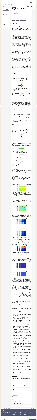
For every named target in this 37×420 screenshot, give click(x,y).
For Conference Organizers (21, 415)
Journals (3, 4)
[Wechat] (16, 376)
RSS (31, 408)
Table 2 (13, 151)
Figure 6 (21, 239)
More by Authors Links (5, 14)
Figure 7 (13, 239)
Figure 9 (13, 259)
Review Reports (21, 20)
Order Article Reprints (29, 6)
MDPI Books (25, 412)
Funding (3, 25)
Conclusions (4, 24)
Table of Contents (4, 20)
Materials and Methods (4, 23)
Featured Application (4, 21)
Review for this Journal (6, 9)
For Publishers (20, 414)
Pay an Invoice (14, 412)
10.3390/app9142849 (12, 4)
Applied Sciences (5, 4)
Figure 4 (13, 200)
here (20, 403)
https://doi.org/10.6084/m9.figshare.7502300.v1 (20, 360)
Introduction (4, 22)
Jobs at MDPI (14, 414)
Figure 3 (13, 194)
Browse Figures (17, 20)
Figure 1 (13, 78)
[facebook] (15, 376)
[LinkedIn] (14, 376)
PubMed (24, 318)
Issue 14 (10, 4)
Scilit (17, 315)
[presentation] (17, 113)
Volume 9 (8, 4)
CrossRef (15, 315)
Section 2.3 (22, 261)
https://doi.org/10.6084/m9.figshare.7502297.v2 (20, 363)
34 (28, 178)
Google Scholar (19, 318)
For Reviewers (20, 412)
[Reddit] (17, 376)
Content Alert (33, 408)
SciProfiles (25, 414)
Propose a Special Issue (6, 10)
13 (12, 57)
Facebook (30, 412)
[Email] (12, 376)
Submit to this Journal (6, 8)
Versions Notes (25, 20)
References (4, 26)
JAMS (24, 415)
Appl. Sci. (3, 408)
